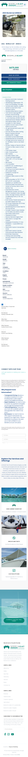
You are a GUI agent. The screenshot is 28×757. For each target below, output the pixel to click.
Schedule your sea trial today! (14, 620)
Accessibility (17, 754)
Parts (5, 682)
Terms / (12, 754)
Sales (5, 671)
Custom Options (14, 574)
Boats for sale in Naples (10, 708)
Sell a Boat (6, 702)
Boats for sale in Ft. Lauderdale (12, 705)
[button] (25, 4)
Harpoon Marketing (13, 746)
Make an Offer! (14, 75)
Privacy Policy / (6, 754)
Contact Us (7, 685)
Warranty (6, 676)
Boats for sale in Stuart (10, 710)
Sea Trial (6, 674)
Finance (6, 693)
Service (6, 679)
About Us (6, 668)
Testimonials (7, 696)
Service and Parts (14, 541)
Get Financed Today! (14, 82)
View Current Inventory (14, 509)
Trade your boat (14, 79)
